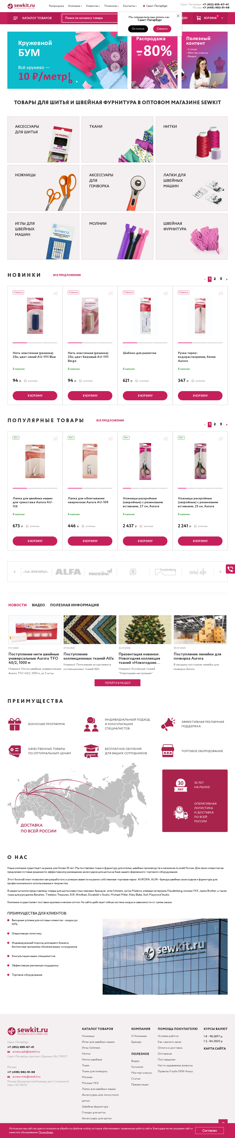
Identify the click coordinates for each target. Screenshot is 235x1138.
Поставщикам (166, 1060)
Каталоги (137, 1067)
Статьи (135, 1079)
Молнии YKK (90, 1083)
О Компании (139, 1036)
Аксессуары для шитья (96, 1118)
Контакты (129, 6)
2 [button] (215, 279)
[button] (70, 81)
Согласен (209, 1130)
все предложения (67, 275)
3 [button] (221, 279)
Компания (74, 6)
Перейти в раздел (117, 683)
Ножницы (88, 1036)
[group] (35, 316)
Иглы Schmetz (91, 1048)
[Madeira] (100, 571)
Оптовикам (165, 1054)
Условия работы (168, 1036)
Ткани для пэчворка (94, 1071)
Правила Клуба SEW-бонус (175, 1071)
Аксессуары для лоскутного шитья (100, 1098)
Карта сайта (215, 1048)
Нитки (86, 1054)
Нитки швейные (92, 1060)
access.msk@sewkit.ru (26, 1077)
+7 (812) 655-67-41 (215, 4)
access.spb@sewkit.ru (26, 1052)
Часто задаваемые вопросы (175, 1065)
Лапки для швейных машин (99, 1089)
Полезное (110, 6)
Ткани (85, 1065)
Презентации (139, 1084)
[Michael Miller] (198, 571)
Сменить (162, 29)
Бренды (136, 1042)
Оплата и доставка (170, 1048)
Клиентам (92, 6)
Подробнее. (46, 1132)
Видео (135, 1061)
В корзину (35, 396)
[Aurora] (36, 571)
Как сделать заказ (169, 1042)
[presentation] (115, 57)
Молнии (87, 1077)
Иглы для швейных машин (98, 1042)
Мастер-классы (141, 1073)
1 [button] (209, 279)
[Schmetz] (133, 571)
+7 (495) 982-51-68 (215, 8)
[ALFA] (68, 571)
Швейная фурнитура (95, 1107)
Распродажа (56, 6)
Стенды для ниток (94, 1112)
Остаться (138, 29)
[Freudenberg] (165, 571)
